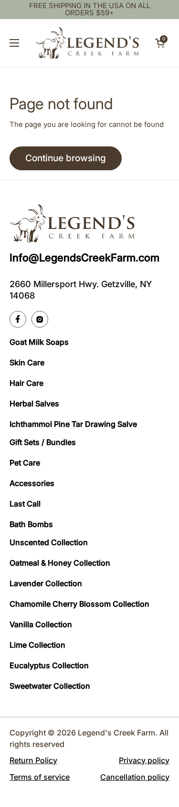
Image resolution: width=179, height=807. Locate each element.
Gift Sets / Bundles (43, 442)
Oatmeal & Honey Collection (60, 563)
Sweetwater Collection (50, 686)
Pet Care (25, 462)
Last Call (25, 503)
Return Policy (33, 760)
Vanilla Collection (41, 624)
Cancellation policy (134, 777)
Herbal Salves (34, 403)
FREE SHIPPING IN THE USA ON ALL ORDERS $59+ (89, 9)
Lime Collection (37, 645)
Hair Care (26, 383)
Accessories (32, 483)
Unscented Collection (49, 542)
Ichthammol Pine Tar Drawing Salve (73, 424)
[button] (159, 42)
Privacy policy (144, 760)
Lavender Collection (46, 583)
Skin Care (27, 362)
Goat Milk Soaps (39, 342)
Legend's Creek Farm (116, 732)
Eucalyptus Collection (49, 665)
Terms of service (40, 777)
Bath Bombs (31, 524)
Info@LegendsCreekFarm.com (84, 257)
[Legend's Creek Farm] (87, 43)
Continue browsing (65, 158)
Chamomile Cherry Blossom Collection (79, 604)
